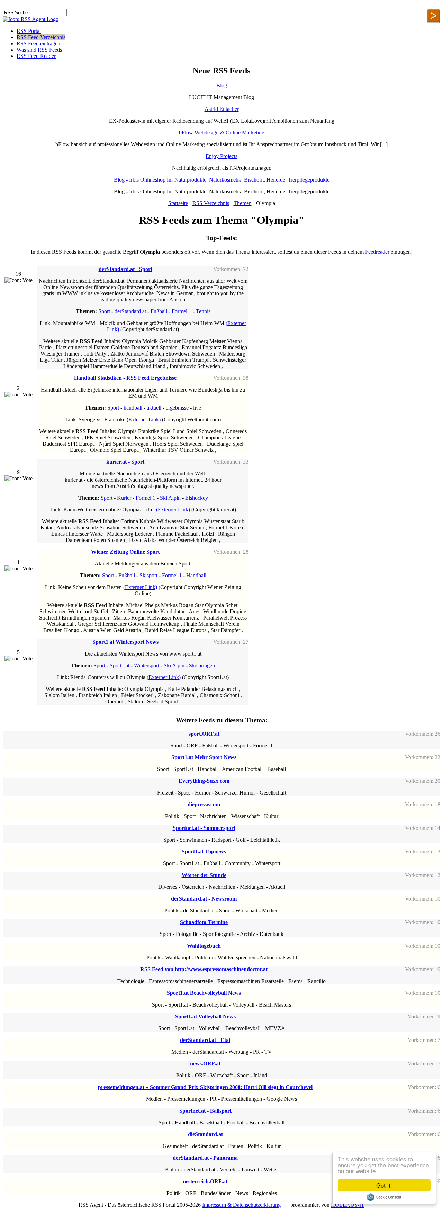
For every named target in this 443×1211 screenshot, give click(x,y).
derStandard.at (130, 311)
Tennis (203, 311)
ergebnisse (177, 408)
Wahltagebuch (204, 946)
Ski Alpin (170, 498)
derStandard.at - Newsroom (204, 899)
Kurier (124, 498)
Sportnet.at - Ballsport (205, 1111)
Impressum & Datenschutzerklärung (241, 1205)
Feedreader (377, 252)
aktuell (154, 408)
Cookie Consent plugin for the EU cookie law (384, 1197)
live (197, 408)
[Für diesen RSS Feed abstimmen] (18, 280)
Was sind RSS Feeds (39, 50)
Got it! (384, 1185)
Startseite (178, 203)
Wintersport (146, 665)
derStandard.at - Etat (205, 1040)
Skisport (148, 575)
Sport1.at (119, 665)
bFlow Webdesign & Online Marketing (221, 132)
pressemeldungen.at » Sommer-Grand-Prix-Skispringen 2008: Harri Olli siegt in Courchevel (205, 1087)
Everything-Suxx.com (204, 781)
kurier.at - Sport (125, 462)
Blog (221, 85)
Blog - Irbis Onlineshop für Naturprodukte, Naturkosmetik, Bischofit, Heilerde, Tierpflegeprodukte (221, 180)
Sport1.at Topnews (204, 851)
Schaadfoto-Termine (204, 922)
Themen (243, 203)
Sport (104, 311)
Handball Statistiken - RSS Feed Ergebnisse (125, 378)
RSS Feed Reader (36, 56)
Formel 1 (181, 311)
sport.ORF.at (204, 734)
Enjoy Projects (221, 156)
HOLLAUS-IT (347, 1205)
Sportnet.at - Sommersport (204, 828)
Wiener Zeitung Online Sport (125, 552)
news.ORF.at (205, 1064)
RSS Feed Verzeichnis (41, 37)
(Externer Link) (144, 419)
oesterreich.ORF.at (205, 1181)
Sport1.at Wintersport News (125, 642)
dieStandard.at (205, 1134)
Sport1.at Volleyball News (205, 1016)
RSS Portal (29, 31)
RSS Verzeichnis (210, 203)
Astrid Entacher (222, 109)
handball (133, 408)
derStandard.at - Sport (125, 269)
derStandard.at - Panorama (205, 1158)
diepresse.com (204, 804)
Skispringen (202, 665)
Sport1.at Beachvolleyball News (204, 993)
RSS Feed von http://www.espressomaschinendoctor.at (204, 969)
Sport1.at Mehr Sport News (203, 757)
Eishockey (196, 498)
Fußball (159, 311)
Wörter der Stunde (204, 875)
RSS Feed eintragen (38, 43)
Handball (196, 575)
